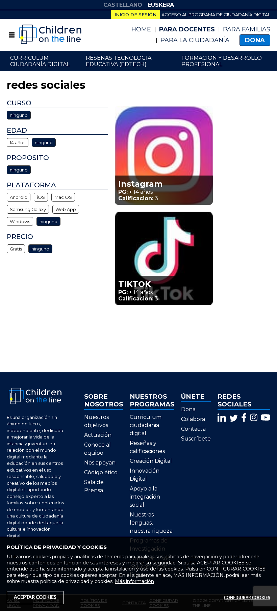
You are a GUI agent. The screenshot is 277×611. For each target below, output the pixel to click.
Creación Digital (151, 461)
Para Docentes (187, 29)
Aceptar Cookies (35, 597)
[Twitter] (233, 417)
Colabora (193, 419)
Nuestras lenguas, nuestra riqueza (151, 522)
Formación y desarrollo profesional (221, 61)
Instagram (140, 184)
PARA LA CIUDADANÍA (194, 40)
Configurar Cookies (247, 598)
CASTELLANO (122, 5)
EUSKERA (161, 5)
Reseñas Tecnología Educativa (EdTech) (118, 61)
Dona (255, 40)
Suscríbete (196, 438)
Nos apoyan (100, 462)
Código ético (101, 472)
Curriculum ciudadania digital (145, 425)
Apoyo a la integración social (145, 496)
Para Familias (246, 29)
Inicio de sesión (135, 14)
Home (141, 29)
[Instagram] (253, 417)
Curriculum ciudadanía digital (40, 61)
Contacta (193, 429)
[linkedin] (222, 417)
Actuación (97, 435)
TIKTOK (134, 284)
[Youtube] (265, 417)
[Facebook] (244, 417)
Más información (134, 581)
